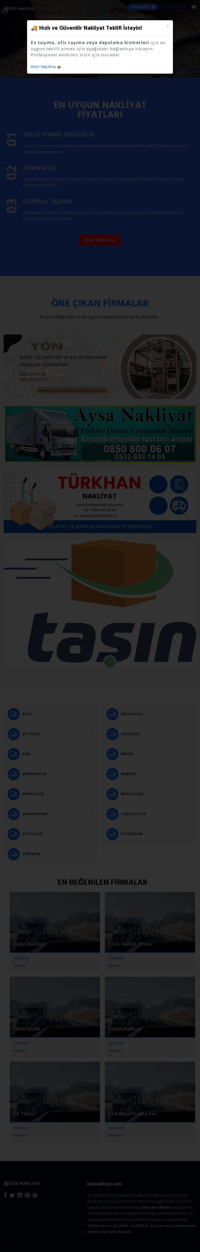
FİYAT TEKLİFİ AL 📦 (46, 67)
